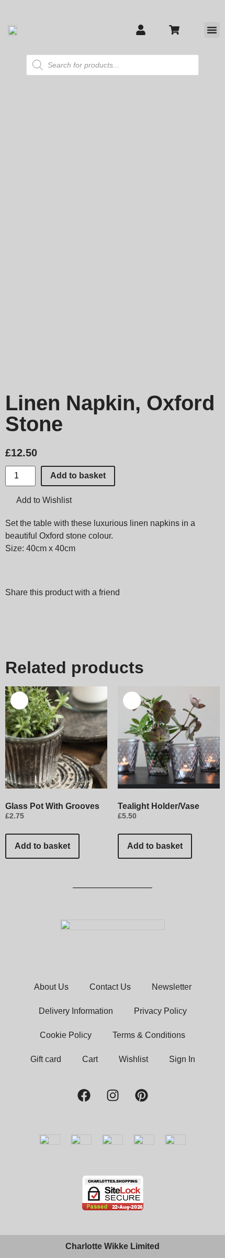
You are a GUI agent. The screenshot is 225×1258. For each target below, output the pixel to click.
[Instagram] (112, 1095)
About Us (51, 986)
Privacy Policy (160, 1011)
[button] (212, 30)
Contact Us (110, 986)
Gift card (45, 1059)
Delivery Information (76, 1011)
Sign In (182, 1059)
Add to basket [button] (42, 845)
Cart (90, 1059)
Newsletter (172, 986)
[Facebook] (84, 1095)
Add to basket (78, 475)
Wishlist (133, 1059)
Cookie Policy (66, 1035)
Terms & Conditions (149, 1035)
